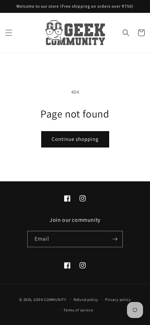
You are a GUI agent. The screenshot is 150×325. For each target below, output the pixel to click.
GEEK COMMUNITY (49, 299)
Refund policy (86, 299)
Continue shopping (75, 139)
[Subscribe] (114, 239)
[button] (8, 32)
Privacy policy (118, 299)
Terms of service (78, 310)
